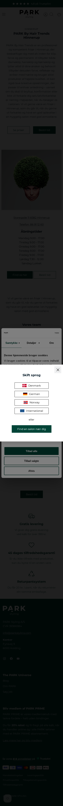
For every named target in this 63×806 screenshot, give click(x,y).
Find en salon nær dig (31, 428)
